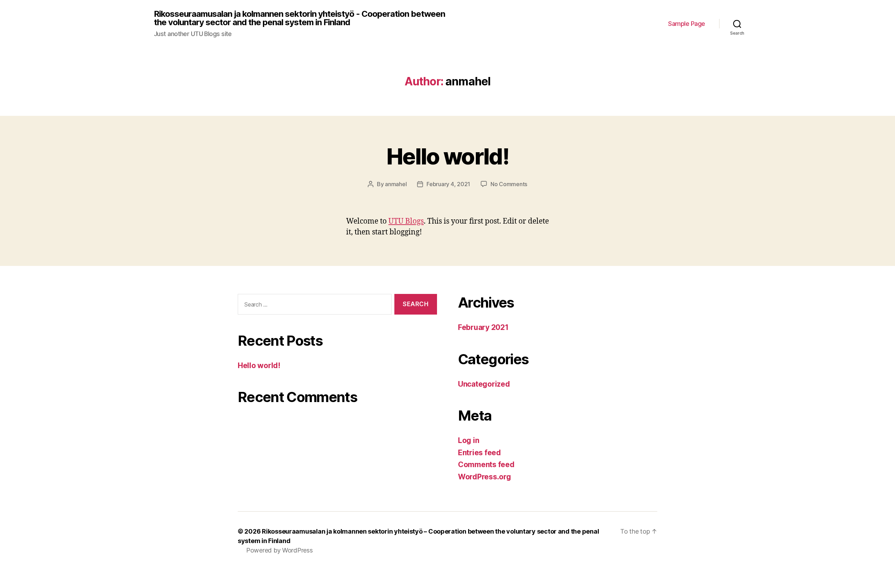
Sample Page (686, 23)
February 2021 (483, 327)
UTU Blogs (406, 221)
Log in (468, 440)
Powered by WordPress (279, 550)
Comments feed (486, 464)
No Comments (509, 184)
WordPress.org (484, 476)
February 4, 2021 (448, 184)
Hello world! (447, 156)
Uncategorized (484, 384)
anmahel (396, 184)
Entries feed (479, 452)
